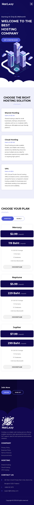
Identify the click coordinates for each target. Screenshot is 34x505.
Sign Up (18, 392)
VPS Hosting (5, 470)
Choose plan (17, 267)
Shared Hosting (6, 465)
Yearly (19, 218)
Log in (6, 392)
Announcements (6, 455)
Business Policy (6, 450)
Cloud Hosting (5, 467)
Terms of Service (6, 453)
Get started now (11, 40)
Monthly (7, 218)
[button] (15, 76)
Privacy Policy (5, 447)
